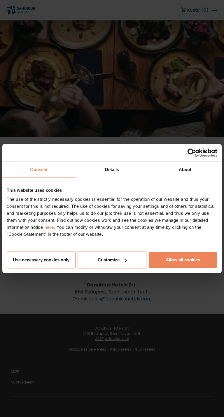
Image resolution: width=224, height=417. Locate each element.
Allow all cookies (183, 259)
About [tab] (185, 169)
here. (50, 227)
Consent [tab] (39, 169)
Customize (109, 259)
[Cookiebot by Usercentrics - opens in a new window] (191, 152)
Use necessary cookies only (41, 259)
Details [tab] (112, 169)
